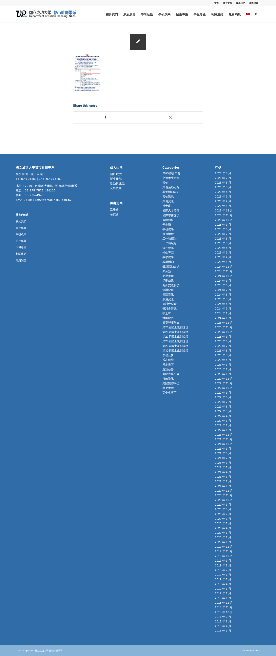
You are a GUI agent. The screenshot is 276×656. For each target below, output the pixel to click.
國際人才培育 (170, 210)
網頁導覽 (253, 3)
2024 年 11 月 (223, 271)
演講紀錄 (168, 290)
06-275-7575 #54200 (40, 190)
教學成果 (168, 257)
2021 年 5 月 (223, 467)
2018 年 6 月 (223, 621)
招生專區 (21, 240)
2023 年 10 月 (224, 332)
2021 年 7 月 (223, 458)
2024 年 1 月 (223, 318)
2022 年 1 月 (223, 430)
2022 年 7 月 (223, 402)
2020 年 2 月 (223, 537)
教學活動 (168, 261)
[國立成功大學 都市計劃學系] (46, 14)
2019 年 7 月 (223, 570)
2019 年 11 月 (223, 551)
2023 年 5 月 (223, 355)
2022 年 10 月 (224, 388)
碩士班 (166, 313)
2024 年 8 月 (223, 285)
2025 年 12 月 (224, 210)
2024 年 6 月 (223, 294)
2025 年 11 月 (223, 215)
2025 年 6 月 (223, 238)
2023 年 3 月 (223, 364)
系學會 (114, 209)
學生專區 (21, 227)
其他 (165, 182)
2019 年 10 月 (224, 556)
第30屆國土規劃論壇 (175, 350)
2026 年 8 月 (223, 173)
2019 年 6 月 (223, 574)
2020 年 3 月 (223, 532)
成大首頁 (227, 3)
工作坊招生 (169, 238)
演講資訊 (168, 294)
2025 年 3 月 (223, 252)
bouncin (256, 650)
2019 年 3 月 (223, 588)
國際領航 (168, 220)
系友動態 (168, 359)
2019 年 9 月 (223, 560)
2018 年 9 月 (223, 616)
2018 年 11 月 (223, 607)
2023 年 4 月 (223, 359)
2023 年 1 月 (223, 374)
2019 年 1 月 (223, 598)
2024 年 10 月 (224, 276)
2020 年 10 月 (224, 500)
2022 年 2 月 (223, 425)
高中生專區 (169, 392)
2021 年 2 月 (223, 481)
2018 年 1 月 (223, 630)
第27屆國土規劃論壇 (175, 336)
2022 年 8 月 (223, 397)
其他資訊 (168, 201)
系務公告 (168, 355)
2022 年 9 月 (223, 392)
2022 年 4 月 (223, 416)
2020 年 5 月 (223, 523)
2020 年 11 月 (223, 495)
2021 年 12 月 (224, 434)
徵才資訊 (168, 247)
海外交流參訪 (170, 285)
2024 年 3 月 (223, 308)
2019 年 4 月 (223, 584)
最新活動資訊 (170, 266)
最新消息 (21, 260)
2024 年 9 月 (223, 280)
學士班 (166, 224)
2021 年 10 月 (224, 444)
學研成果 (21, 234)
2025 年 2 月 (223, 257)
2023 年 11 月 (223, 327)
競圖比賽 (168, 318)
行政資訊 (168, 378)
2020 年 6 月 (223, 518)
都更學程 (168, 388)
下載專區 (21, 247)
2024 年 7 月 (223, 290)
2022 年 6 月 (223, 406)
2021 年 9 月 (223, 448)
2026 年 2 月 (223, 201)
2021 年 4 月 (223, 472)
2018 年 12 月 (224, 602)
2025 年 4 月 (223, 247)
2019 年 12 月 (224, 546)
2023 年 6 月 (223, 350)
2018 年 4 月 (223, 626)
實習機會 (168, 234)
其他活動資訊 (170, 191)
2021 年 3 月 (223, 476)
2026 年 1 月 (223, 205)
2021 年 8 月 (223, 453)
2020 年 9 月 (223, 504)
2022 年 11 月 (223, 383)
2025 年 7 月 (223, 234)
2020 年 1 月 (223, 542)
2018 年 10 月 (224, 612)
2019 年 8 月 (223, 565)
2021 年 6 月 (223, 462)
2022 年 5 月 (223, 411)
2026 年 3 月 (223, 196)
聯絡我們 (240, 3)
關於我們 (21, 221)
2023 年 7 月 (223, 346)
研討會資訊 (169, 308)
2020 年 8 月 (223, 509)
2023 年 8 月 (223, 341)
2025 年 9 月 (223, 224)
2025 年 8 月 (223, 229)
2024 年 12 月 (224, 266)
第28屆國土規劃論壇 (175, 341)
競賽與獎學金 (170, 322)
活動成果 (168, 280)
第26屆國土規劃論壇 (175, 332)
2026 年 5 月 (223, 187)
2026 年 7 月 (223, 178)
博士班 (166, 205)
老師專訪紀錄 (170, 374)
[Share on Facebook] (105, 117)
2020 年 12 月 (224, 490)
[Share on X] (170, 117)
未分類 (166, 271)
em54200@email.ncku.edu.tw (49, 199)
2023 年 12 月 (224, 322)
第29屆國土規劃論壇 (175, 346)
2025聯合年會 (171, 173)
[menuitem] (216, 3)
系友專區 (168, 364)
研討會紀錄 (169, 303)
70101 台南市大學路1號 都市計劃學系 (51, 185)
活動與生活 (118, 183)
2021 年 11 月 (223, 439)
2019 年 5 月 (223, 579)
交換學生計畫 (170, 178)
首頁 (216, 3)
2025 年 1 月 (223, 261)
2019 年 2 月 (223, 593)
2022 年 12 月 (224, 378)
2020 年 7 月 (223, 514)
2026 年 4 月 (223, 191)
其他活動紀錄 (170, 187)
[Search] (256, 14)
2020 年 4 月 (223, 528)
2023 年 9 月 (223, 336)
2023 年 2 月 (223, 369)
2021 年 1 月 (223, 486)
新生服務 (116, 178)
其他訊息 (168, 196)
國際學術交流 (170, 215)
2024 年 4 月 (223, 303)
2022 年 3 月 (223, 420)
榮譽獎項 (168, 276)
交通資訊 (116, 188)
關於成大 (116, 174)
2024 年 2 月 (223, 313)
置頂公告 (168, 369)
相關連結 (21, 253)
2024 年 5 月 (223, 299)
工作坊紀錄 (169, 243)
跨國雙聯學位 (170, 383)
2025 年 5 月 (223, 243)
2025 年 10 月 (224, 220)
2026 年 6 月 (223, 182)
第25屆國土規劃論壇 (175, 327)
